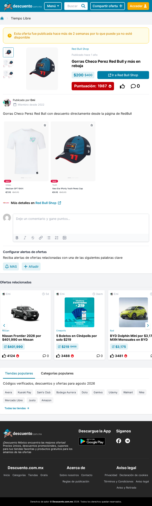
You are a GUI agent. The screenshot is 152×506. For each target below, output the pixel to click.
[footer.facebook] (118, 440)
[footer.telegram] (127, 440)
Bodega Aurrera (66, 392)
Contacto (86, 475)
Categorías (19, 475)
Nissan (5, 330)
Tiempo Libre (21, 18)
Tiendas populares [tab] (19, 373)
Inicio (7, 475)
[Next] (147, 325)
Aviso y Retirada (126, 487)
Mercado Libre (14, 400)
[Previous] (4, 325)
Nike (141, 392)
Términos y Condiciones (118, 481)
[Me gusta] (122, 86)
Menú (51, 6)
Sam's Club (43, 392)
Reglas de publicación (76, 481)
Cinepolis (61, 330)
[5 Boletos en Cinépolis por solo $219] (79, 325)
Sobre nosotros (69, 475)
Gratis (44, 475)
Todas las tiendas (15, 408)
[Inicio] (2, 18)
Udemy (113, 392)
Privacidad (111, 475)
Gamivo (98, 392)
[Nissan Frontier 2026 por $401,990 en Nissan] (25, 325)
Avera (8, 392)
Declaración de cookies (134, 475)
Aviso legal (142, 481)
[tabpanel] (76, 395)
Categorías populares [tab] (57, 373)
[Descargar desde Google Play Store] (92, 441)
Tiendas (33, 475)
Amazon (46, 400)
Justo (32, 400)
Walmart (128, 392)
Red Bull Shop (80, 48)
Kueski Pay (24, 392)
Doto (85, 392)
